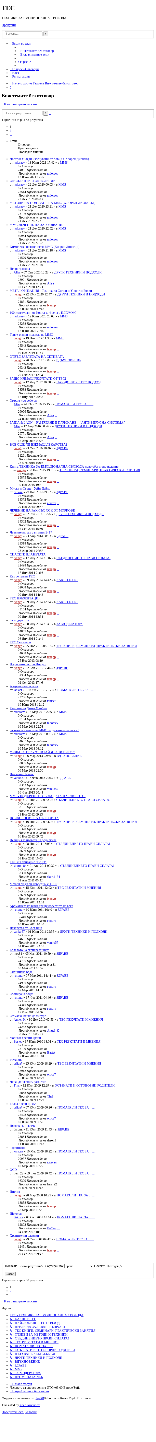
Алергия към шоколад (25, 686)
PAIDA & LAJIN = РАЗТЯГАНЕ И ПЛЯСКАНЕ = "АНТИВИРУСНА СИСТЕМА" (67, 422)
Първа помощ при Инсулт (28, 664)
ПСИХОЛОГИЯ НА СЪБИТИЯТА (34, 818)
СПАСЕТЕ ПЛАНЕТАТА (28, 554)
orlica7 (18, 1063)
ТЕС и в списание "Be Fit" (28, 862)
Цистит (15, 1191)
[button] (11, 134)
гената (18, 492)
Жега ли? (16, 1060)
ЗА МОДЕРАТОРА (69, 624)
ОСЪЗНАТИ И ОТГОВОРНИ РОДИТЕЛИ (85, 1085)
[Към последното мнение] (60, 173)
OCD (13, 1169)
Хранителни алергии (24, 1235)
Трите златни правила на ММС (31, 334)
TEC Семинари (20, 642)
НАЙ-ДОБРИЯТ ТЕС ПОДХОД (78, 382)
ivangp (18, 294)
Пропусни (9, 25)
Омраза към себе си (23, 400)
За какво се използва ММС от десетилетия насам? (44, 730)
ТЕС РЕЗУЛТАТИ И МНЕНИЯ (79, 887)
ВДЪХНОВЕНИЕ (68, 360)
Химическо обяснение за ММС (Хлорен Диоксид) (44, 246)
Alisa (17, 272)
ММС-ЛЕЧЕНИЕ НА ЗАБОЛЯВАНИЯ (37, 224)
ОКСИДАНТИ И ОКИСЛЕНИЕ (32, 181)
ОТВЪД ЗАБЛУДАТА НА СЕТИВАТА (37, 356)
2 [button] (10, 130)
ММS (64, 162)
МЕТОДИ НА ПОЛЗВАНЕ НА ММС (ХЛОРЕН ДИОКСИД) (52, 202)
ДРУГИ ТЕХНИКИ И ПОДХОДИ (78, 272)
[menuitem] (36, 50)
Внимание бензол (22, 774)
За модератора (19, 620)
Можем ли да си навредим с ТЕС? (33, 884)
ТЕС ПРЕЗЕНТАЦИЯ (25, 598)
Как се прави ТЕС (22, 576)
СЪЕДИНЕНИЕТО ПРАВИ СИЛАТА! (83, 558)
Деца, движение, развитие (28, 1081)
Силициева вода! (22, 972)
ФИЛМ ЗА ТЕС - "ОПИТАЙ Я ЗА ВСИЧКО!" (42, 752)
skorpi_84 (20, 865)
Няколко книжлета (23, 1125)
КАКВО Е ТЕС (67, 580)
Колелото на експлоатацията (29, 950)
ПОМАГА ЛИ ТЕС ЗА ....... (74, 404)
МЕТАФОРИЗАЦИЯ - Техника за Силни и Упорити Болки (51, 290)
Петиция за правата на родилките (33, 840)
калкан (18, 1151)
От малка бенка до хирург (28, 1016)
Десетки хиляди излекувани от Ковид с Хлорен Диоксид (49, 159)
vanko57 (19, 777)
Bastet (18, 1041)
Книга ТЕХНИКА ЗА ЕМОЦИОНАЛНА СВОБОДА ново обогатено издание (64, 466)
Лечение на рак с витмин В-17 (31, 532)
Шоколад (16, 1213)
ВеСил (18, 1217)
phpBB (39, 1398)
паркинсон (17, 1147)
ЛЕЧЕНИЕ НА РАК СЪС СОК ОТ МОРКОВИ (42, 510)
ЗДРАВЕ (62, 448)
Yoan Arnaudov (30, 1405)
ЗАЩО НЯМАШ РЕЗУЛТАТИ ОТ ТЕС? (38, 378)
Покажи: (11, 1266)
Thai (17, 1085)
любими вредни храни (25, 1038)
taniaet (18, 690)
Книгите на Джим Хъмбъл (28, 708)
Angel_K (20, 1019)
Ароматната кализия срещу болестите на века (41, 906)
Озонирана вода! (21, 994)
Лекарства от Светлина (26, 928)
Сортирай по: (54, 1266)
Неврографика (20, 268)
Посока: (100, 1266)
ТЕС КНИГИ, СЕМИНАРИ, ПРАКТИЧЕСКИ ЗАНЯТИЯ (100, 470)
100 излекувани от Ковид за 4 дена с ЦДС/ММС (43, 312)
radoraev (19, 162)
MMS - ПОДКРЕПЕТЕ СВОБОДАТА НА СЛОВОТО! (48, 796)
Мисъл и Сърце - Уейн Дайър (30, 488)
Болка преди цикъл (23, 1103)
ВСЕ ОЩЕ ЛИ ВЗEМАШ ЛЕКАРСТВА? (38, 444)
